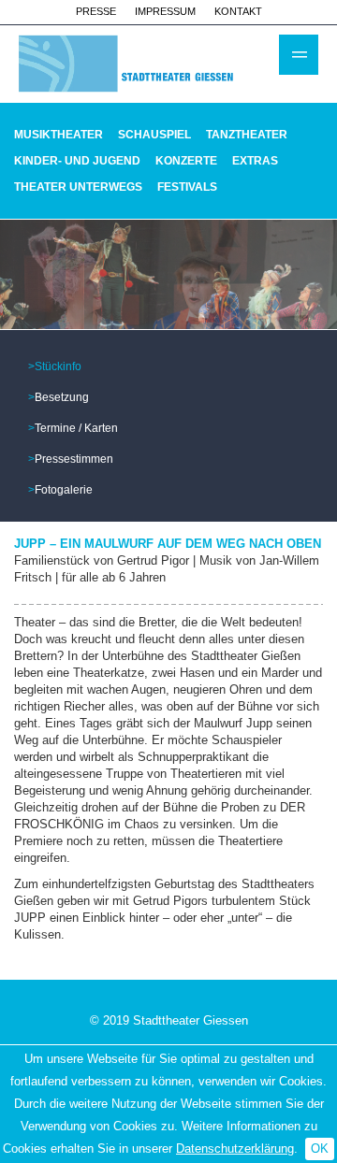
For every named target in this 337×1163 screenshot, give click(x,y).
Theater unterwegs (78, 187)
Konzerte (186, 160)
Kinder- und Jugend (77, 160)
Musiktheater (58, 134)
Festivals (187, 187)
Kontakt (238, 11)
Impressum (165, 11)
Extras (255, 160)
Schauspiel (154, 134)
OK (320, 1148)
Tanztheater (246, 134)
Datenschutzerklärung (235, 1148)
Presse (96, 11)
